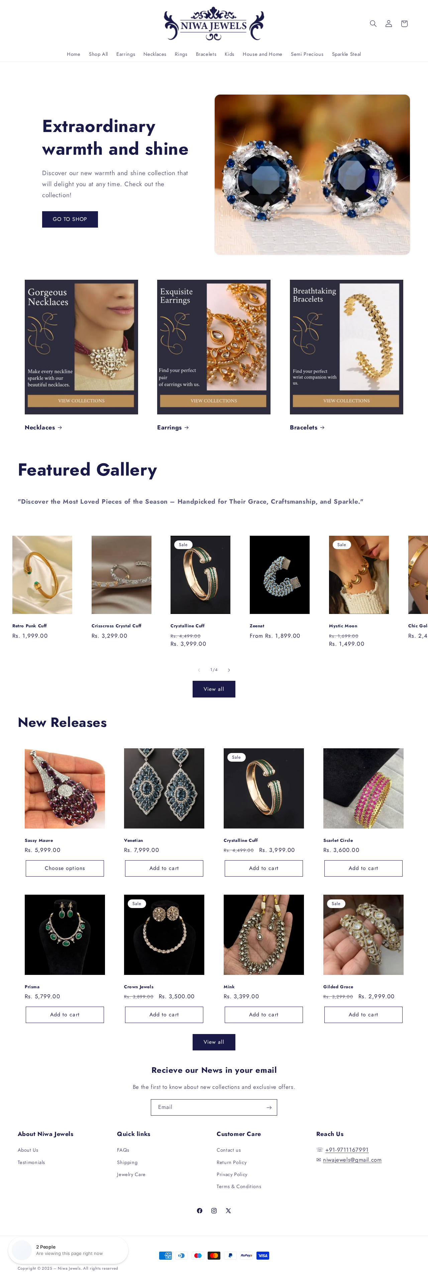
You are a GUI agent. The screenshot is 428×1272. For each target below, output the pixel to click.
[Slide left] (199, 670)
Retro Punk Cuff (29, 626)
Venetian (133, 841)
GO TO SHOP (70, 219)
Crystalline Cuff (188, 626)
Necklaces (40, 427)
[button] (373, 23)
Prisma (32, 987)
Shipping (127, 1162)
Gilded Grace (338, 987)
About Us (28, 1150)
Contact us (229, 1150)
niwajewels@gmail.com (352, 1160)
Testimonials (31, 1162)
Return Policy (231, 1162)
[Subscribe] (269, 1107)
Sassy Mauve (39, 841)
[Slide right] (229, 670)
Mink (229, 987)
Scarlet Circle (338, 841)
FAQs (123, 1150)
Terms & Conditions (239, 1186)
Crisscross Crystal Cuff (116, 626)
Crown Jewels (138, 987)
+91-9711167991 (347, 1150)
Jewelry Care (131, 1174)
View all (214, 689)
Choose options (65, 868)
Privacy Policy (232, 1174)
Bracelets (303, 427)
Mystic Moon (343, 626)
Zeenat (257, 626)
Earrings (169, 427)
